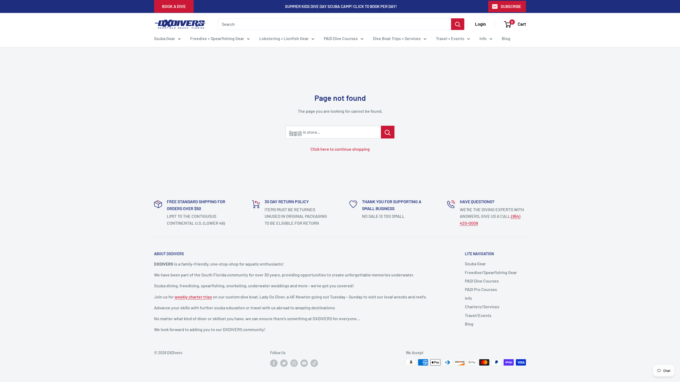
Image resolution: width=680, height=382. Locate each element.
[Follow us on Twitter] (284, 363)
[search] (334, 24)
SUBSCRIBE (511, 6)
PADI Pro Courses (481, 289)
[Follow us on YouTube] (304, 363)
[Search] (457, 24)
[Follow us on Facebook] (274, 363)
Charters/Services (482, 306)
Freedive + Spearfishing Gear (217, 38)
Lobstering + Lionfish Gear (284, 38)
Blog (506, 38)
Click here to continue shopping (340, 148)
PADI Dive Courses (341, 38)
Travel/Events (478, 315)
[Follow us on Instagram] (294, 363)
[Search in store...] (387, 132)
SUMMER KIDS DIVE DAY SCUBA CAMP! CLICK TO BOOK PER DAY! (341, 6)
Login (480, 24)
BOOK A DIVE (174, 6)
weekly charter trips (193, 296)
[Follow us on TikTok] (314, 363)
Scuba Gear (164, 38)
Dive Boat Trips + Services (397, 38)
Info (483, 38)
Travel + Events (450, 38)
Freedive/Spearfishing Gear (491, 272)
